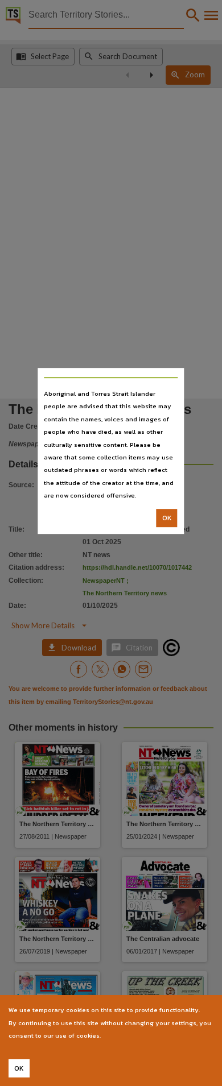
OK (167, 518)
